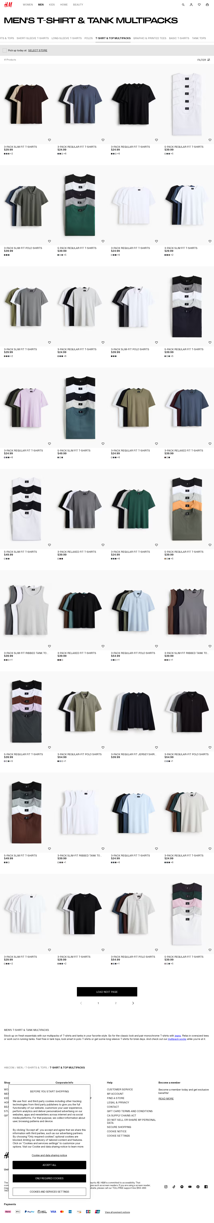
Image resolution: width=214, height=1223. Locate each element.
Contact (113, 1106)
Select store (37, 50)
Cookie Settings (118, 1135)
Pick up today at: (17, 50)
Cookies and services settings (49, 1191)
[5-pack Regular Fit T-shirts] (187, 104)
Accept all (49, 1165)
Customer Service (120, 1089)
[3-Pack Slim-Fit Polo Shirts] (27, 205)
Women (28, 4)
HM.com (9, 1067)
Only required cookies (49, 1178)
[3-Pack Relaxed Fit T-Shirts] (187, 408)
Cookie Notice (117, 1131)
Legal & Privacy (118, 1102)
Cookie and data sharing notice (49, 1155)
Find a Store (115, 1098)
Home (64, 4)
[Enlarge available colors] (7, 255)
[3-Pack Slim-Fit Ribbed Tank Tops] (27, 610)
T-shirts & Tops (36, 1067)
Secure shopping (119, 1127)
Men (41, 4)
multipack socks (177, 1039)
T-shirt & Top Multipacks (67, 1067)
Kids (52, 4)
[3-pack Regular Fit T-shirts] (80, 104)
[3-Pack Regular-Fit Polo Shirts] (133, 610)
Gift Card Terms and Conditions (130, 1111)
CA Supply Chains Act (121, 1115)
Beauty (78, 4)
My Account (115, 1093)
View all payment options (117, 1212)
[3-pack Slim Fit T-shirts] (27, 104)
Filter (201, 59)
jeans (178, 1035)
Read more (166, 1098)
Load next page (107, 991)
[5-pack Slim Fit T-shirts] (80, 408)
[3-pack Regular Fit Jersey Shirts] (133, 711)
